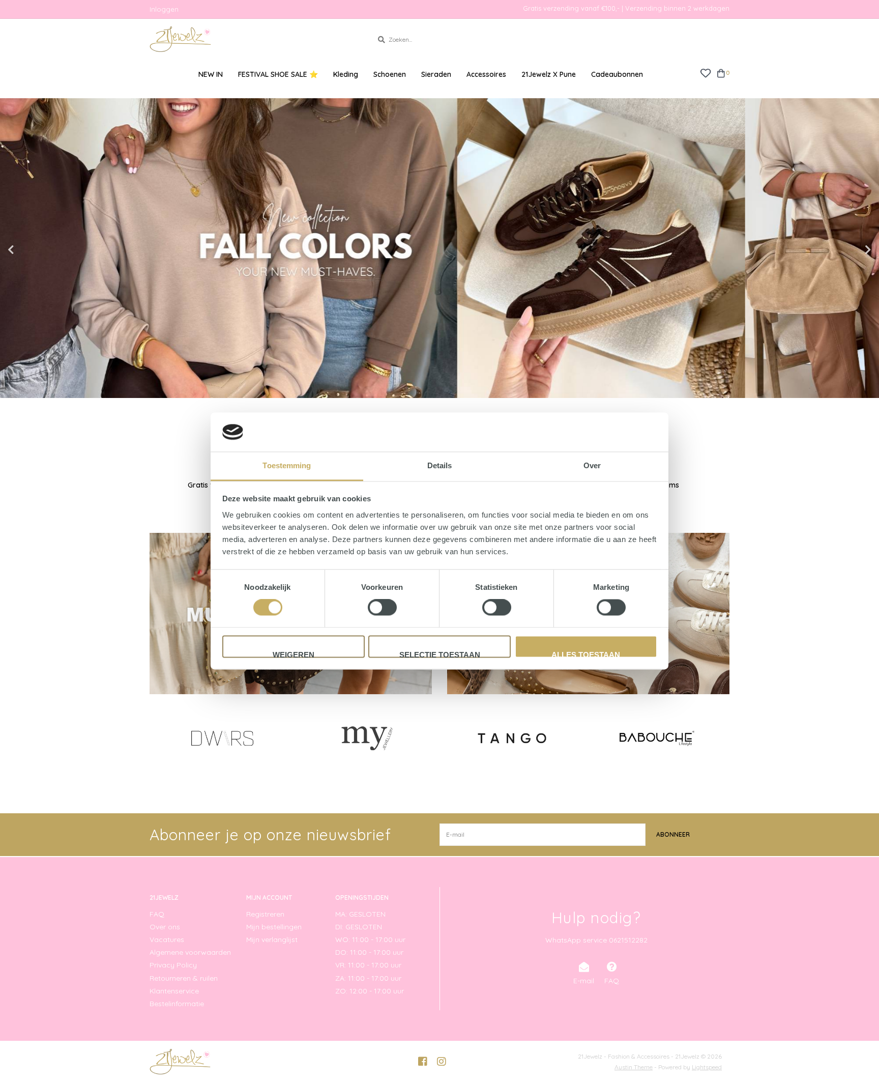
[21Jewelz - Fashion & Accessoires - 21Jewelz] (254, 39)
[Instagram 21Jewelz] (441, 1062)
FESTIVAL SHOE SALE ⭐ (278, 74)
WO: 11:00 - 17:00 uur (370, 939)
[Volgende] (723, 737)
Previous (33, 250)
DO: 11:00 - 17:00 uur (369, 952)
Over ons (165, 926)
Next (846, 250)
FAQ (157, 914)
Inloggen (164, 9)
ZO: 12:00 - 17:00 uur (369, 990)
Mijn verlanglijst (272, 939)
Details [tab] (439, 465)
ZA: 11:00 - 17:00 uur (368, 978)
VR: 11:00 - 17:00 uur (368, 965)
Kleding (345, 74)
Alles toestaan (585, 654)
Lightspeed (707, 1067)
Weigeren (293, 654)
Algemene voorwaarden (190, 952)
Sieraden (436, 74)
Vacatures (167, 939)
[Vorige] (155, 737)
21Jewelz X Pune (548, 74)
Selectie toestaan (439, 654)
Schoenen (389, 74)
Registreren (265, 914)
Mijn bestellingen (274, 926)
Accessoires (486, 74)
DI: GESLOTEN (358, 926)
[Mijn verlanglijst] (705, 72)
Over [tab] (592, 465)
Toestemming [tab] (286, 465)
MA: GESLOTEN (360, 914)
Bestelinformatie (177, 1003)
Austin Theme (633, 1067)
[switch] (382, 608)
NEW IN (210, 74)
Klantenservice (174, 990)
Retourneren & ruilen (184, 978)
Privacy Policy (173, 965)
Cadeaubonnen (617, 74)
